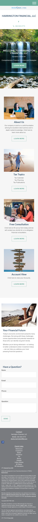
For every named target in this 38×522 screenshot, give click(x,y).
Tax (19, 456)
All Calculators (19, 466)
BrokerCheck (4, 472)
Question (4, 401)
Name (3, 370)
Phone (3, 391)
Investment (19, 451)
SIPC (26, 505)
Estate (19, 453)
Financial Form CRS (8, 468)
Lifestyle (19, 460)
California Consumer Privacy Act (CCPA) (15, 494)
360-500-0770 (20, 26)
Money (19, 458)
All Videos (19, 464)
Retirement (19, 449)
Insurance (19, 454)
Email (3, 380)
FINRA (21, 505)
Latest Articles (19, 462)
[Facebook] (18, 22)
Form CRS (10, 518)
